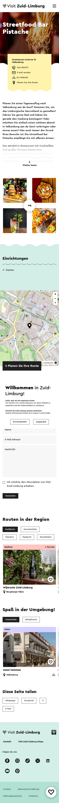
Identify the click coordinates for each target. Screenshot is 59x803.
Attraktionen (31, 620)
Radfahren (10, 529)
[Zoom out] (55, 298)
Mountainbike (30, 529)
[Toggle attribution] (55, 363)
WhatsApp (10, 701)
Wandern (9, 537)
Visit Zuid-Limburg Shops (30, 742)
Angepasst (41, 422)
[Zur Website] (53, 675)
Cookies (7, 789)
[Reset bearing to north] (55, 303)
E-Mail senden (24, 72)
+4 (29, 205)
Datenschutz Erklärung (28, 789)
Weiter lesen (30, 165)
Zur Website (22, 77)
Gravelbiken (45, 537)
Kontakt (7, 742)
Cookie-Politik (44, 413)
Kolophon (33, 796)
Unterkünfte (11, 620)
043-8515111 (22, 67)
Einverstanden (20, 422)
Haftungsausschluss (12, 796)
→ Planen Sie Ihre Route (22, 365)
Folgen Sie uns (10, 752)
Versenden (10, 496)
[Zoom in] (55, 294)
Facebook (29, 701)
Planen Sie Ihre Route (27, 82)
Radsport (27, 537)
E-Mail (8, 709)
